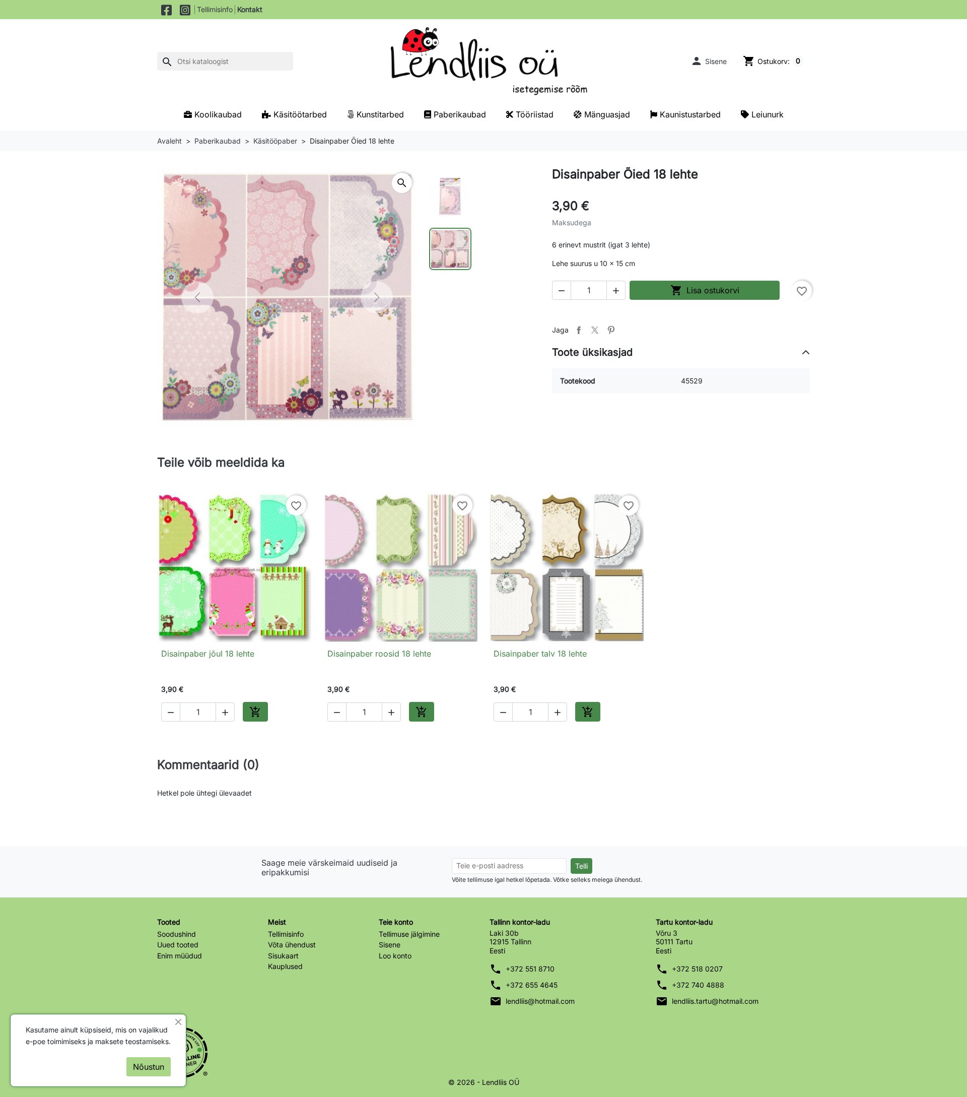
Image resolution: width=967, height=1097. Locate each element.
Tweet (595, 330)
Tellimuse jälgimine (409, 934)
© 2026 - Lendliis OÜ (483, 1082)
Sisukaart (283, 955)
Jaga (579, 330)
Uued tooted (177, 944)
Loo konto (395, 955)
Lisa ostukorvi (704, 290)
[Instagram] (185, 9)
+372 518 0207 (697, 968)
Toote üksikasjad (592, 352)
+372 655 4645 (532, 985)
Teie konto (396, 922)
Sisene (389, 944)
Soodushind (176, 934)
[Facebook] (166, 9)
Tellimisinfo (215, 9)
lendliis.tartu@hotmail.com (715, 1001)
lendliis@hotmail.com (540, 1001)
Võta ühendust (292, 944)
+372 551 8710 (530, 968)
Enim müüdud (179, 955)
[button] (708, 61)
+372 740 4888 (698, 985)
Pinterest (611, 330)
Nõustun (148, 1067)
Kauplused (285, 966)
